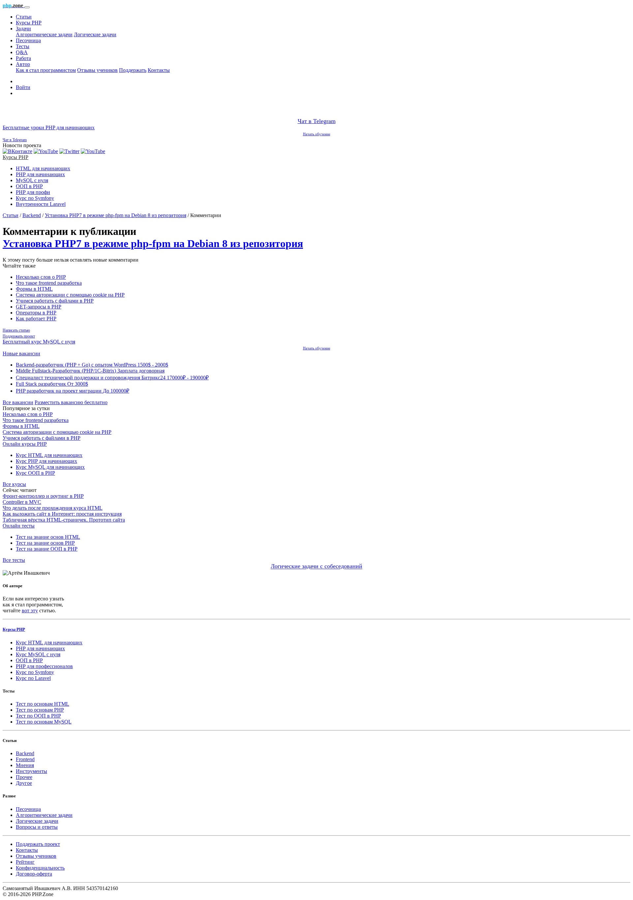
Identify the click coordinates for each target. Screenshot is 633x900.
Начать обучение (316, 134)
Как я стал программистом (46, 70)
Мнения (25, 765)
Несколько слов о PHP (41, 277)
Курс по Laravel (33, 678)
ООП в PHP (29, 186)
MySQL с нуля (32, 180)
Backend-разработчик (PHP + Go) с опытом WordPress (92, 365)
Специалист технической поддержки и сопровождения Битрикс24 (112, 377)
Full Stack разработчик (52, 384)
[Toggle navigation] (27, 7)
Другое (24, 783)
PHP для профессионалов (44, 666)
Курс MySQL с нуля (38, 654)
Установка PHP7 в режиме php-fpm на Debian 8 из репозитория (115, 215)
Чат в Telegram (317, 121)
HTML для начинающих (43, 168)
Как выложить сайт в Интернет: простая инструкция (62, 514)
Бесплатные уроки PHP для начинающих (49, 127)
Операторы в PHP (36, 312)
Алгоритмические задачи (44, 34)
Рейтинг (25, 862)
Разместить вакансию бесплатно (71, 402)
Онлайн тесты (19, 526)
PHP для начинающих (40, 174)
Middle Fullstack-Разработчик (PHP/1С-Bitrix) (90, 370)
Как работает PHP (36, 318)
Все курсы (14, 484)
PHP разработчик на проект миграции (72, 391)
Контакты (159, 70)
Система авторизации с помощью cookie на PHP (70, 295)
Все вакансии (18, 402)
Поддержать (132, 70)
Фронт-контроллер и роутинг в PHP (43, 496)
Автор (23, 64)
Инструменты (31, 771)
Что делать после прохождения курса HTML (53, 508)
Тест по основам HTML (42, 704)
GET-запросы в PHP (38, 306)
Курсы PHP (29, 22)
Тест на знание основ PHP (45, 543)
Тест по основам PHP (40, 710)
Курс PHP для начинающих (46, 461)
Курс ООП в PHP (35, 473)
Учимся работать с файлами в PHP (55, 301)
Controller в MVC (22, 502)
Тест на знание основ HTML (48, 537)
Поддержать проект (19, 336)
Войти (23, 87)
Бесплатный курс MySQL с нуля (39, 341)
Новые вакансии (21, 353)
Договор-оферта (34, 874)
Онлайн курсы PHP (25, 444)
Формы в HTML (34, 289)
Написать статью (16, 330)
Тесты (22, 46)
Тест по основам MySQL (44, 721)
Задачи (23, 28)
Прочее (24, 777)
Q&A (22, 52)
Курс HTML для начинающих (49, 455)
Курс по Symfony (35, 198)
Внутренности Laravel (41, 204)
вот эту (30, 610)
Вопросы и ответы (37, 827)
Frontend (25, 759)
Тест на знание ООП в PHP (46, 549)
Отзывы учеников (97, 70)
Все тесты (14, 560)
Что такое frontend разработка (49, 283)
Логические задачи (95, 34)
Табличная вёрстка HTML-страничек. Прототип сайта (64, 520)
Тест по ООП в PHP (38, 716)
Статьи (24, 16)
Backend (31, 215)
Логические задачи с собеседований (316, 566)
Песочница (28, 40)
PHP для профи (33, 192)
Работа (23, 58)
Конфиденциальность (40, 868)
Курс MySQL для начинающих (50, 467)
